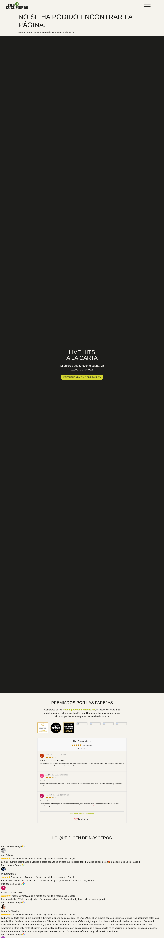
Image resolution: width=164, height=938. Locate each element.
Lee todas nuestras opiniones (82, 814)
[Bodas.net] (82, 820)
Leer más (91, 766)
